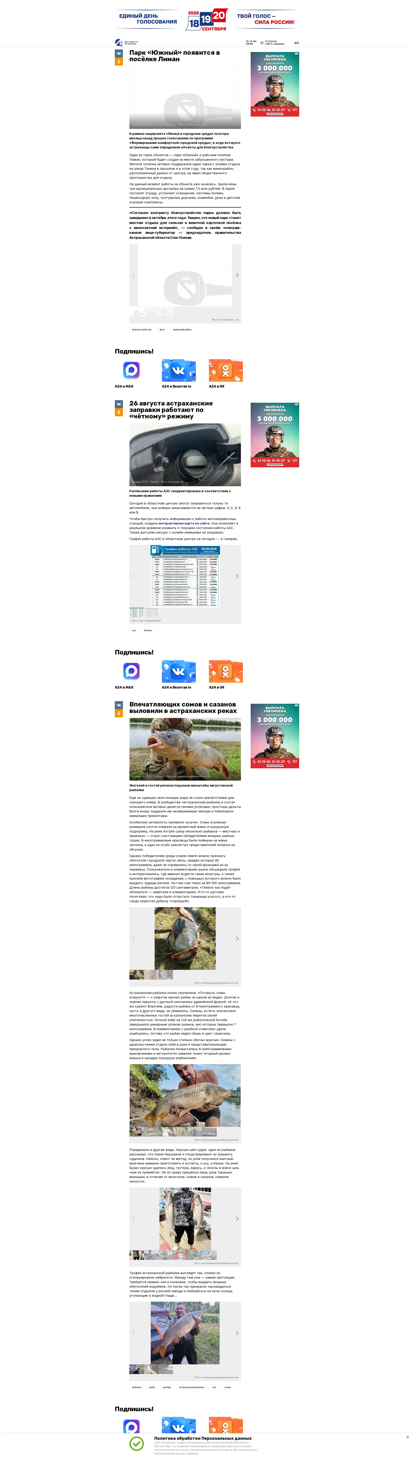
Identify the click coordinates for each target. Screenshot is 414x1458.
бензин (148, 630)
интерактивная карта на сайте (183, 523)
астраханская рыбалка (191, 1387)
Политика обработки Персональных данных (203, 1438)
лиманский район (182, 329)
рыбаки (167, 1387)
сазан (227, 1387)
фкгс (162, 329)
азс (134, 630)
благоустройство (142, 329)
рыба (152, 1387)
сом (214, 1387)
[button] (237, 275)
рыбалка (136, 1387)
